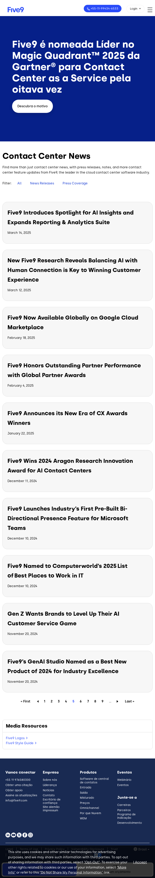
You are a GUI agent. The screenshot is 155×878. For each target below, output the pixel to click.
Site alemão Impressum (51, 808)
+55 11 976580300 (17, 780)
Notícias (48, 790)
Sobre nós (50, 780)
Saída (84, 792)
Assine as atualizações (21, 795)
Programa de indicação (126, 816)
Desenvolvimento (129, 823)
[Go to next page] (118, 701)
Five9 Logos (15, 738)
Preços (85, 803)
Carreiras (124, 805)
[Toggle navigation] (151, 9)
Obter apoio (14, 790)
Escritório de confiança (52, 801)
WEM (83, 818)
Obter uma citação (18, 785)
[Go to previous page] (37, 701)
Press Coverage (75, 183)
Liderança (50, 785)
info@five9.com (16, 800)
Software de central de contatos (94, 780)
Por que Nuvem (90, 813)
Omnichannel (89, 808)
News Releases (42, 183)
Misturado (87, 797)
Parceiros (124, 810)
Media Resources (26, 726)
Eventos (123, 785)
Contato (49, 795)
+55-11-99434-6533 (104, 8)
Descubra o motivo (32, 106)
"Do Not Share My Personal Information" (71, 872)
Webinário (124, 780)
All (19, 183)
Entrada (85, 787)
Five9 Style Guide (20, 743)
